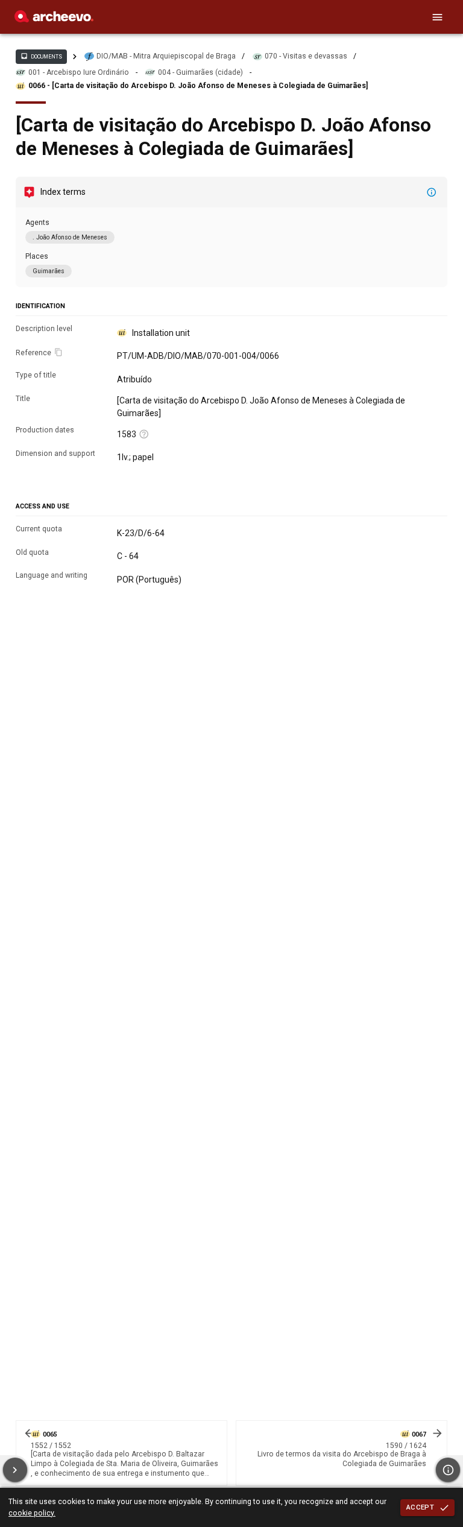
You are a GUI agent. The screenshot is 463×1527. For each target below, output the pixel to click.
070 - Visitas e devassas (306, 56)
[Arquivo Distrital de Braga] (53, 19)
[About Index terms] (431, 192)
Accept (420, 1507)
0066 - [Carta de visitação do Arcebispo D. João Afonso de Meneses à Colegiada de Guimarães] (198, 85)
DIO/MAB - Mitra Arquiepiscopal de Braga (166, 56)
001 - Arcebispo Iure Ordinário (78, 72)
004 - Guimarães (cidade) (200, 72)
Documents (40, 56)
